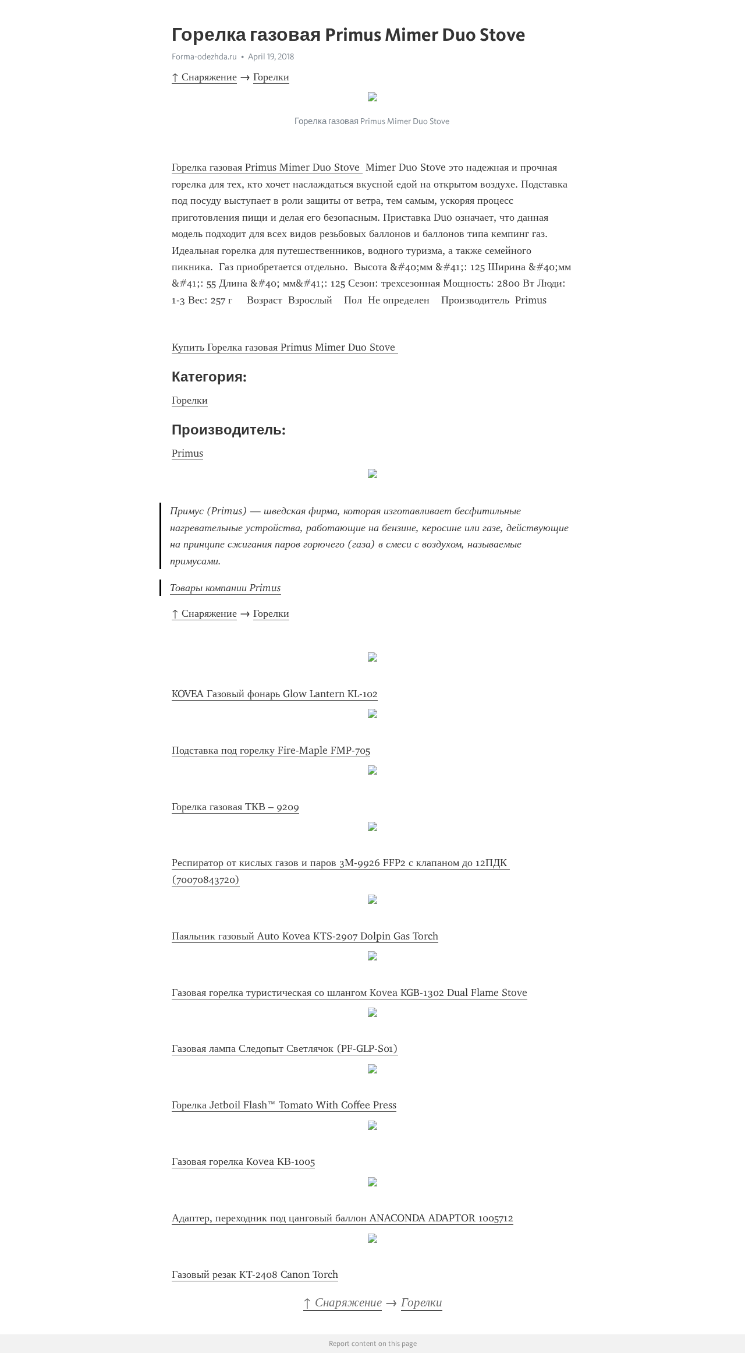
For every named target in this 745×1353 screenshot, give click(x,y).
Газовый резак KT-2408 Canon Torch (255, 1274)
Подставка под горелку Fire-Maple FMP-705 (271, 750)
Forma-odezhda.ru (204, 56)
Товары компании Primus (225, 587)
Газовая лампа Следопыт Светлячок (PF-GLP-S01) (285, 1048)
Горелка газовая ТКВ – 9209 (235, 806)
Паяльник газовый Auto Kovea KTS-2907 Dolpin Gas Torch (305, 936)
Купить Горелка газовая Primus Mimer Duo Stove (285, 347)
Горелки (271, 76)
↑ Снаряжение (204, 76)
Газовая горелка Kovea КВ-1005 (243, 1161)
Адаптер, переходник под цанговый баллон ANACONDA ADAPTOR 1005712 (342, 1217)
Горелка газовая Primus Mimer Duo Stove (267, 167)
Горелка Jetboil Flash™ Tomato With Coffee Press (284, 1104)
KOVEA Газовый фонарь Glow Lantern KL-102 (275, 693)
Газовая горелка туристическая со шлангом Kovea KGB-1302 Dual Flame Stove (349, 992)
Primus (187, 453)
